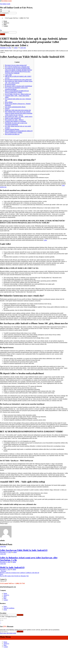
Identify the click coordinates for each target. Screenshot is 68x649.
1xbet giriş (23, 47)
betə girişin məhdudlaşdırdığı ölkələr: (15, 107)
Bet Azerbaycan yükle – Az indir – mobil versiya (18, 116)
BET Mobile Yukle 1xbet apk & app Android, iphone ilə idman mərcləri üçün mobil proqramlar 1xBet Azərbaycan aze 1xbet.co (18, 113)
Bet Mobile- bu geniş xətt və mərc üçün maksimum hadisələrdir (16, 123)
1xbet (45, 240)
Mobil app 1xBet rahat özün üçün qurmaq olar (18, 110)
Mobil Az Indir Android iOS (13, 118)
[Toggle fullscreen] (4, 618)
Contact (6, 26)
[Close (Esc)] (0, 618)
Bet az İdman (8, 102)
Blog (5, 598)
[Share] (2, 618)
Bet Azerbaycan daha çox (12, 134)
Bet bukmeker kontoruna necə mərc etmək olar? (18, 79)
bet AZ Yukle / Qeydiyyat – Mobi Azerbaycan (18, 94)
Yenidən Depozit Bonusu (12, 129)
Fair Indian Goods (5, 4)
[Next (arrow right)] (2, 620)
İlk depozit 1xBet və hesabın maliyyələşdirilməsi (18, 86)
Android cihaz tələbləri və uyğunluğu (15, 121)
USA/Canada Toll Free (11, 18)
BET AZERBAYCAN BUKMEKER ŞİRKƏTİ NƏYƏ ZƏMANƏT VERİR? (18, 131)
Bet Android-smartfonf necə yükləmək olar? (17, 66)
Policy (5, 606)
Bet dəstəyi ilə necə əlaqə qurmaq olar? (16, 65)
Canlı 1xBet (8, 75)
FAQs (5, 609)
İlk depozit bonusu (10, 84)
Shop (5, 24)
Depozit (7, 108)
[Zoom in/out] (6, 618)
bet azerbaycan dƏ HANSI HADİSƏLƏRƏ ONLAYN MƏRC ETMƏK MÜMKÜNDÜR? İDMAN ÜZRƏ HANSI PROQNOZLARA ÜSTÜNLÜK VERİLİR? (18, 71)
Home (5, 21)
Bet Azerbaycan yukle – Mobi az (14, 119)
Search (2, 15)
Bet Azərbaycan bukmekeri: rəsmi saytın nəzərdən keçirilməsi (16, 88)
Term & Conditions (9, 608)
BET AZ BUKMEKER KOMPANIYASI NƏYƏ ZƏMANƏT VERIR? (17, 91)
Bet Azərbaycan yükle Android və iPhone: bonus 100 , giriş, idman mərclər (18, 82)
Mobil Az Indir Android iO (12, 567)
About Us (6, 22)
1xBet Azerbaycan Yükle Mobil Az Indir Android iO (23, 550)
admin (16, 47)
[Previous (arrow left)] (0, 620)
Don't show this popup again (8, 633)
